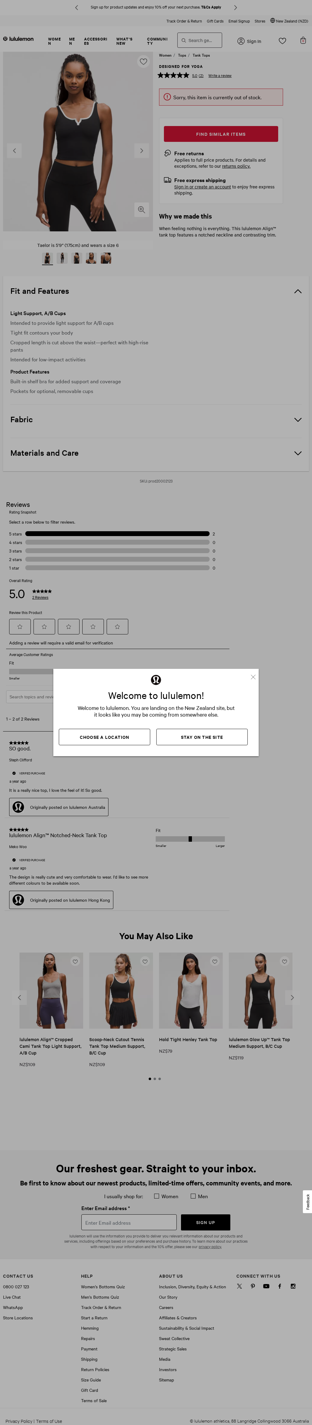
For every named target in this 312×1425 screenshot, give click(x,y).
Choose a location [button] (104, 737)
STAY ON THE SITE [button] (202, 737)
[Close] (256, 675)
